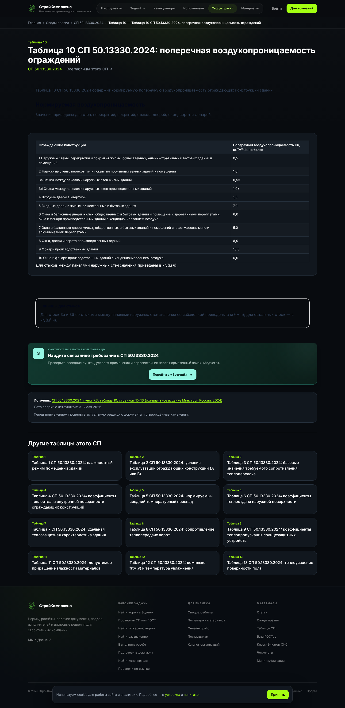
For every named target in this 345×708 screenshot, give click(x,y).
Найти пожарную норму (136, 628)
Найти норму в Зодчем (135, 612)
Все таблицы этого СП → (90, 69)
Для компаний (301, 8)
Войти (277, 8)
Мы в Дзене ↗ (40, 640)
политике (191, 695)
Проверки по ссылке (134, 668)
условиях (172, 695)
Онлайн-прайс (198, 628)
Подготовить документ (135, 652)
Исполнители (193, 8)
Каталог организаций (204, 644)
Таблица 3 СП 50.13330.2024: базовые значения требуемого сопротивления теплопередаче (263, 468)
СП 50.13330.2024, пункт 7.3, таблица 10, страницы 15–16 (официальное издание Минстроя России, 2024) (137, 400)
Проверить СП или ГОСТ (137, 620)
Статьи (262, 612)
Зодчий (136, 8)
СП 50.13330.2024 (45, 69)
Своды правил (222, 8)
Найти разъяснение (133, 636)
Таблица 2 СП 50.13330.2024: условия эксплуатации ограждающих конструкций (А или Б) (172, 468)
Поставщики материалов (206, 620)
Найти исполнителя (133, 660)
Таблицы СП (266, 628)
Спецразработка (200, 612)
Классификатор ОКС (272, 644)
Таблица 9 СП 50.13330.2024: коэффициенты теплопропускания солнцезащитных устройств (269, 535)
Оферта (312, 691)
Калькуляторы (164, 8)
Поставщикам (198, 636)
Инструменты (111, 8)
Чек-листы (265, 652)
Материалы (250, 8)
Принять (278, 695)
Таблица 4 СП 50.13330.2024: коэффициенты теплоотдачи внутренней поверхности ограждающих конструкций (74, 501)
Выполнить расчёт (132, 644)
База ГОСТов (266, 636)
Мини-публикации (271, 660)
